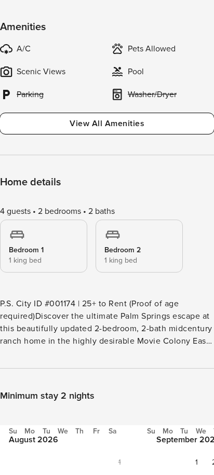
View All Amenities (107, 123)
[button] (196, 462)
